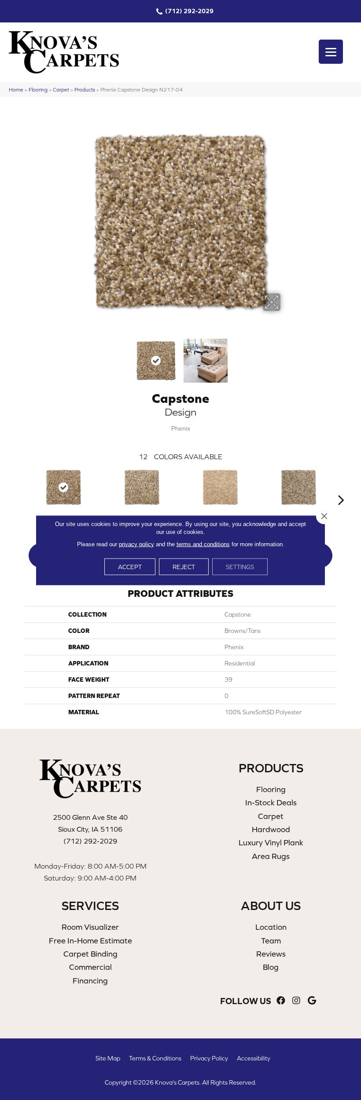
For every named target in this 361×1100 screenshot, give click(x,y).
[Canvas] (220, 487)
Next (286, 356)
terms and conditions (203, 544)
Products (84, 89)
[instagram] (296, 1000)
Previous (74, 356)
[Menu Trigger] (331, 52)
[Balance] (142, 487)
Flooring (38, 89)
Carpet (61, 89)
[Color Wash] (298, 487)
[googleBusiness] (312, 1000)
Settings (240, 566)
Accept (130, 566)
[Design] (63, 487)
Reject (184, 566)
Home (16, 89)
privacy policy (136, 544)
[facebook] (280, 1000)
